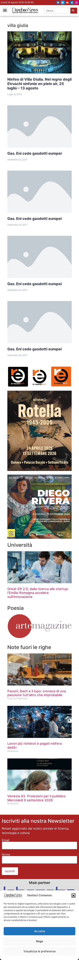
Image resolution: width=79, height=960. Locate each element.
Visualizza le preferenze (40, 951)
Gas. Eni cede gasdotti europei (34, 153)
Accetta (39, 931)
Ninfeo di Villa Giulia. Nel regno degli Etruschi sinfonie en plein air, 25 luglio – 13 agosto (39, 83)
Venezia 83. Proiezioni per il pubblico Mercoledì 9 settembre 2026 (36, 798)
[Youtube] (67, 2)
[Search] (73, 11)
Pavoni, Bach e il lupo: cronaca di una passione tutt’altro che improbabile (36, 693)
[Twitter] (62, 2)
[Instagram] (76, 2)
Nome (6, 854)
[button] (73, 895)
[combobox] (57, 11)
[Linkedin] (72, 2)
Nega (39, 941)
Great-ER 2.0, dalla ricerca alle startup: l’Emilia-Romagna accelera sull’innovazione (38, 593)
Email (5, 840)
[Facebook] (58, 2)
